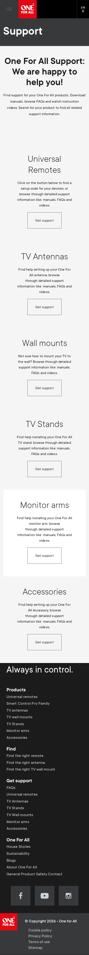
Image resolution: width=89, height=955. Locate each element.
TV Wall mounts (19, 815)
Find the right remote (24, 756)
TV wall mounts (19, 717)
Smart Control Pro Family (27, 704)
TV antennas (17, 711)
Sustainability (18, 854)
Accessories (16, 738)
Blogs (11, 861)
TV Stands (15, 724)
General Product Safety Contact (34, 874)
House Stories (18, 847)
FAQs (10, 788)
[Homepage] (27, 9)
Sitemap (35, 948)
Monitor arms (17, 731)
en (85, 11)
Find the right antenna (25, 763)
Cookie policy (40, 930)
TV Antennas (17, 802)
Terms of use (39, 942)
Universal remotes (22, 697)
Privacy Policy (40, 936)
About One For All (21, 867)
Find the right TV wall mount (30, 770)
